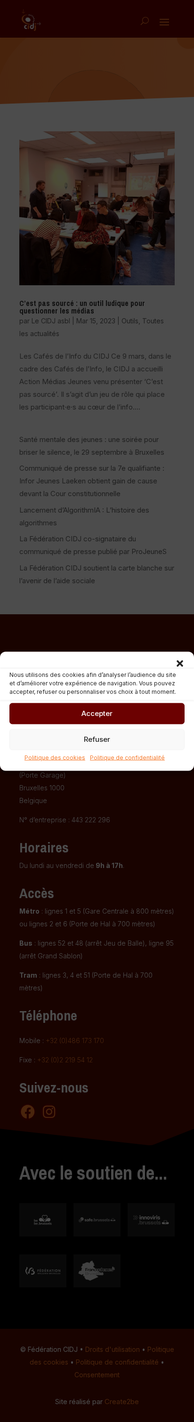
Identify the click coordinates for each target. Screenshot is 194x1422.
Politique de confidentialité (127, 757)
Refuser (97, 739)
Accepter (97, 713)
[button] (180, 663)
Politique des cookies (54, 757)
